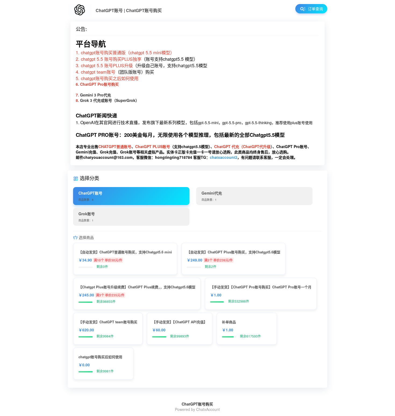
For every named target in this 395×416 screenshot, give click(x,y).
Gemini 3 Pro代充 (95, 95)
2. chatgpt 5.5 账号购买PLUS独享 (108, 59)
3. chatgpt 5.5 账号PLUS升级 (104, 65)
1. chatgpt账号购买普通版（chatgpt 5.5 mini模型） (125, 52)
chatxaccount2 (223, 157)
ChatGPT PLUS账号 (152, 146)
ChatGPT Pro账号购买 (99, 84)
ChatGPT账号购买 (197, 404)
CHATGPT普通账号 (114, 146)
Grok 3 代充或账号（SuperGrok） (109, 100)
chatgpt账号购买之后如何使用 (109, 78)
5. (78, 78)
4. (78, 72)
